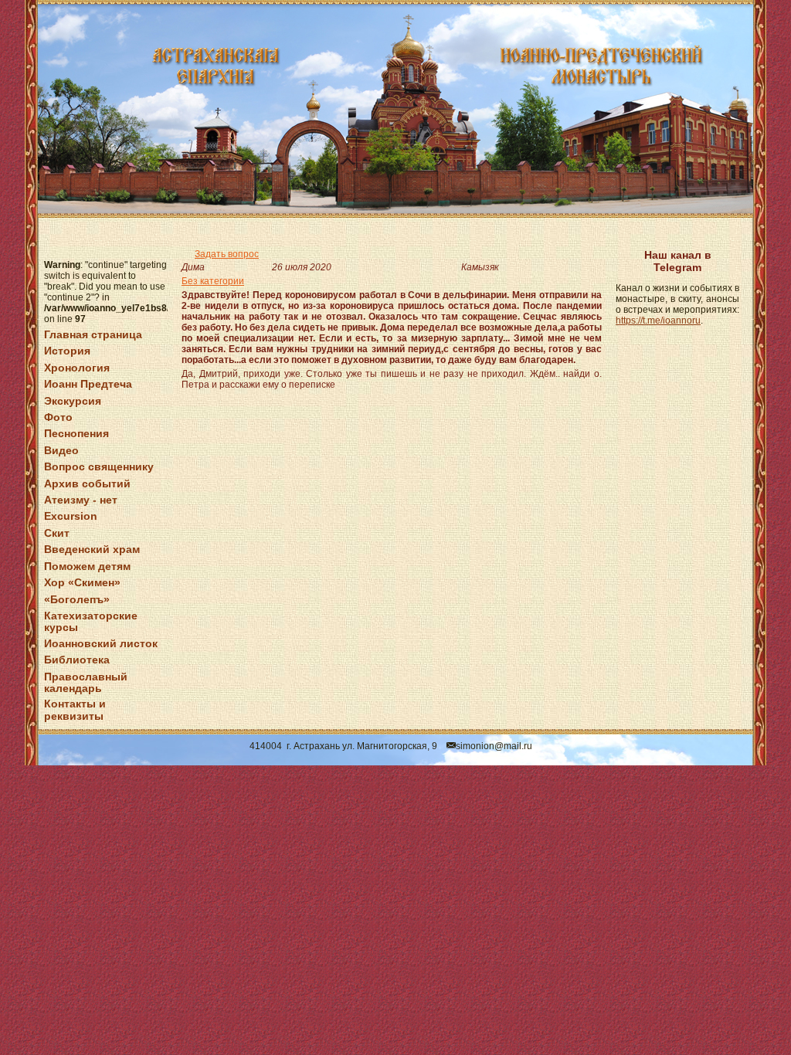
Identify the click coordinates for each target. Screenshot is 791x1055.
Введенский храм (92, 549)
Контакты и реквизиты (75, 709)
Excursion (70, 516)
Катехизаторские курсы (90, 621)
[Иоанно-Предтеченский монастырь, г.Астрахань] (395, 109)
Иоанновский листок (101, 643)
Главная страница (93, 334)
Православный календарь (85, 682)
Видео (61, 450)
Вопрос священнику (99, 466)
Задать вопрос (227, 254)
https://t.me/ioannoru (658, 320)
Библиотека (77, 659)
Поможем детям (87, 566)
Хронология (77, 367)
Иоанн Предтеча (88, 384)
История (67, 350)
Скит (57, 533)
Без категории (213, 281)
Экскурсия (72, 401)
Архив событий (87, 483)
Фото (58, 417)
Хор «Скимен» (82, 582)
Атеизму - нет (80, 500)
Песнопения (76, 433)
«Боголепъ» (77, 599)
